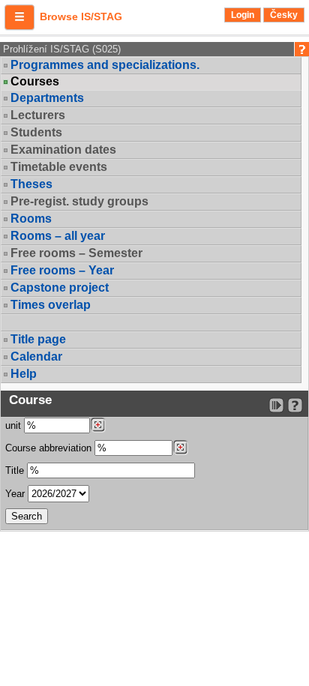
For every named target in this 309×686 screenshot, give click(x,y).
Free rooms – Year (62, 270)
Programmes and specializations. (105, 64)
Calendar (36, 356)
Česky (284, 15)
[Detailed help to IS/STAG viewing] (295, 405)
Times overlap (50, 304)
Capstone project (59, 287)
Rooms (31, 218)
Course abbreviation (48, 448)
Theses (31, 184)
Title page (38, 339)
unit (13, 425)
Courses (34, 81)
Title (14, 470)
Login (242, 15)
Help (23, 373)
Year (15, 493)
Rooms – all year (57, 235)
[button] (19, 17)
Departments (47, 97)
